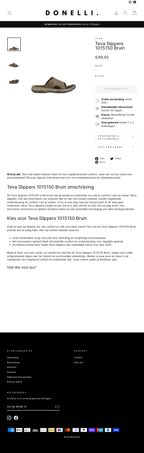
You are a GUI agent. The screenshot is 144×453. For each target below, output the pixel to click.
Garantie (11, 372)
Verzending (13, 357)
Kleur (99, 76)
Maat (99, 65)
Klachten (11, 367)
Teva (99, 38)
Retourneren (13, 362)
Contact (78, 357)
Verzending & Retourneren (108, 137)
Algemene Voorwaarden (19, 377)
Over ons (78, 362)
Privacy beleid (14, 381)
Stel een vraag (110, 147)
